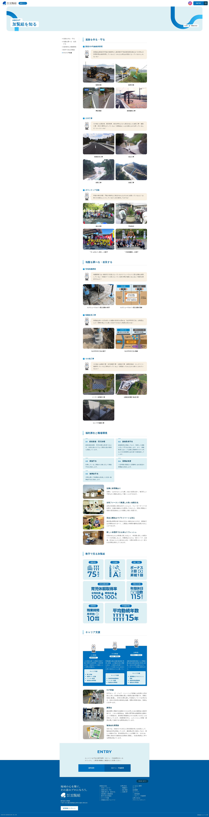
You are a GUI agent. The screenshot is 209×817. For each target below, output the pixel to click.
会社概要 (135, 790)
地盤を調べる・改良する (108, 792)
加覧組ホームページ (202, 814)
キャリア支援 (67, 52)
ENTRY (198, 3)
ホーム (135, 788)
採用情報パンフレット (69, 808)
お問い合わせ (136, 798)
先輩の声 (124, 792)
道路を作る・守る (69, 38)
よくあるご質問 (137, 786)
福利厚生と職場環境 (69, 47)
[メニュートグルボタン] (206, 3)
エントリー (136, 792)
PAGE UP (141, 781)
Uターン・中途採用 (117, 768)
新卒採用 (91, 768)
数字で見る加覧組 (69, 49)
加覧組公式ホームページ (108, 800)
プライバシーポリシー (139, 800)
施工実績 (124, 790)
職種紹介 (124, 788)
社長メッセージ (105, 788)
